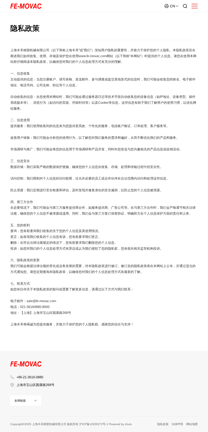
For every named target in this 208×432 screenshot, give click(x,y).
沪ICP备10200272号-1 (93, 424)
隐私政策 (163, 424)
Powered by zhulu (120, 424)
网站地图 (192, 424)
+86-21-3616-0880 (29, 377)
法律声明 (177, 424)
